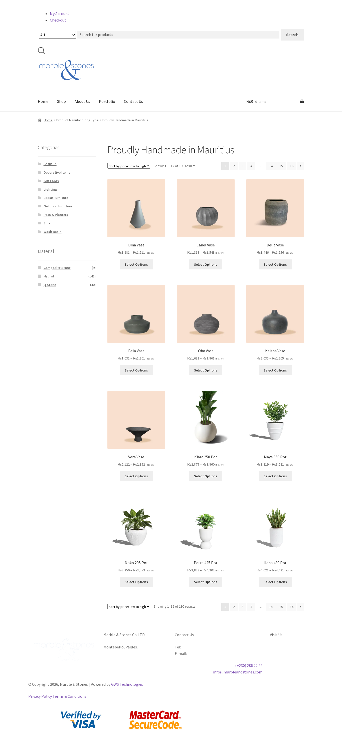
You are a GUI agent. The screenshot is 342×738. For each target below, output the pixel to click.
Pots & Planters (56, 214)
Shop (61, 101)
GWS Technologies (127, 684)
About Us (82, 101)
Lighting (50, 189)
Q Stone (50, 284)
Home (43, 101)
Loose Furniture (56, 197)
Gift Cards (51, 181)
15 (281, 166)
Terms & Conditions (69, 696)
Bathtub (50, 164)
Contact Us (133, 101)
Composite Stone (57, 267)
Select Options (136, 264)
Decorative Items (57, 172)
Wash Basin (53, 231)
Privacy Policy (40, 696)
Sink (47, 223)
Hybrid (49, 276)
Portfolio (107, 101)
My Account (59, 13)
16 (291, 166)
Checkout (58, 20)
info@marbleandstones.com (237, 671)
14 (271, 166)
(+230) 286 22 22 (248, 665)
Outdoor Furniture (58, 206)
